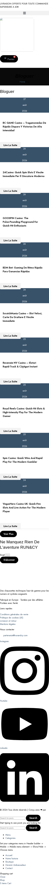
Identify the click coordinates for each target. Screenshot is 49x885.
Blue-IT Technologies (10, 813)
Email (2, 554)
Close (2, 876)
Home (22, 81)
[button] (24, 13)
